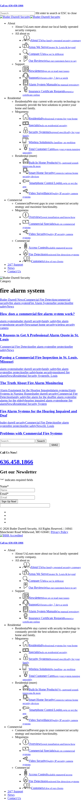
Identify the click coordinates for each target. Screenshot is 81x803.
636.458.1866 (16, 462)
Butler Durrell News (12, 299)
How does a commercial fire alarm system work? (37, 314)
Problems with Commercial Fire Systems (31, 433)
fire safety (30, 372)
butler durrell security (29, 321)
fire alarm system (19, 303)
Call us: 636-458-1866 (11, 5)
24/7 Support (15, 791)
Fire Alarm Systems (41, 303)
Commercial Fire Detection (40, 299)
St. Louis (52, 375)
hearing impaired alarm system (43, 400)
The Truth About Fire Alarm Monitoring (31, 383)
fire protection (61, 303)
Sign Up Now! (9, 501)
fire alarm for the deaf (39, 397)
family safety (49, 321)
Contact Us (14, 798)
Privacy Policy (59, 532)
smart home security (43, 324)
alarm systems (8, 321)
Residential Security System (30, 375)
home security (16, 324)
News (10, 306)
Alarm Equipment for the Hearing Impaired (25, 390)
